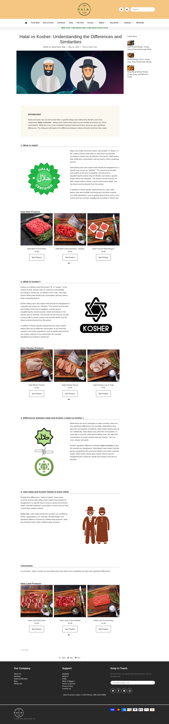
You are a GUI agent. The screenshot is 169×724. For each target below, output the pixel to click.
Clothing (127, 23)
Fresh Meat (35, 23)
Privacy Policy (67, 686)
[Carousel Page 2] (71, 263)
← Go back (24, 650)
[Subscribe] (152, 683)
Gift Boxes (61, 23)
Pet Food (80, 23)
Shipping (65, 674)
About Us (17, 674)
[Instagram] (129, 690)
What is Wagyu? (68, 681)
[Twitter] (112, 690)
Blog (15, 681)
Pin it (78, 658)
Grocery (90, 23)
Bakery (101, 23)
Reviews (17, 676)
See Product (36, 257)
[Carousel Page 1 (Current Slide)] (68, 263)
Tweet (63, 658)
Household (114, 23)
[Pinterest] (124, 690)
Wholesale (140, 23)
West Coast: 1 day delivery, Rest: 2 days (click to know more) (84, 28)
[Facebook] (118, 690)
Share (71, 658)
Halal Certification (21, 679)
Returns (65, 676)
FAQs (64, 679)
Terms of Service (68, 684)
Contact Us (66, 689)
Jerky (71, 23)
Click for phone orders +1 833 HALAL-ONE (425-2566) (84, 695)
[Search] (152, 10)
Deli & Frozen (48, 23)
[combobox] (142, 9)
